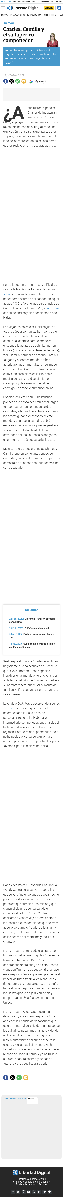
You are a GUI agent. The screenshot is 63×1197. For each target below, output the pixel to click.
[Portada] (23, 8)
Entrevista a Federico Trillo (24, 2)
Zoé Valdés (9, 23)
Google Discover (34, 1192)
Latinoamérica (34, 15)
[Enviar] (17, 81)
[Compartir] (5, 81)
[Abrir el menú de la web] (4, 7)
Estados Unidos (17, 15)
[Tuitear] (11, 81)
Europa (4, 15)
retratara (53, 308)
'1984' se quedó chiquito (29, 628)
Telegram (44, 1192)
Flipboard (39, 1192)
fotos (6, 294)
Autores (43, 1184)
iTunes (50, 1192)
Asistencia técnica (26, 1184)
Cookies (45, 1181)
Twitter (18, 1192)
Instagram (24, 1192)
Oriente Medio (50, 15)
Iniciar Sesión (59, 8)
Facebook (13, 1192)
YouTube (29, 1192)
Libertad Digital (31, 1172)
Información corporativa (31, 1179)
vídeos (7, 708)
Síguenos (39, 81)
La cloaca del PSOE (45, 2)
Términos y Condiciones (25, 1181)
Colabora (49, 7)
